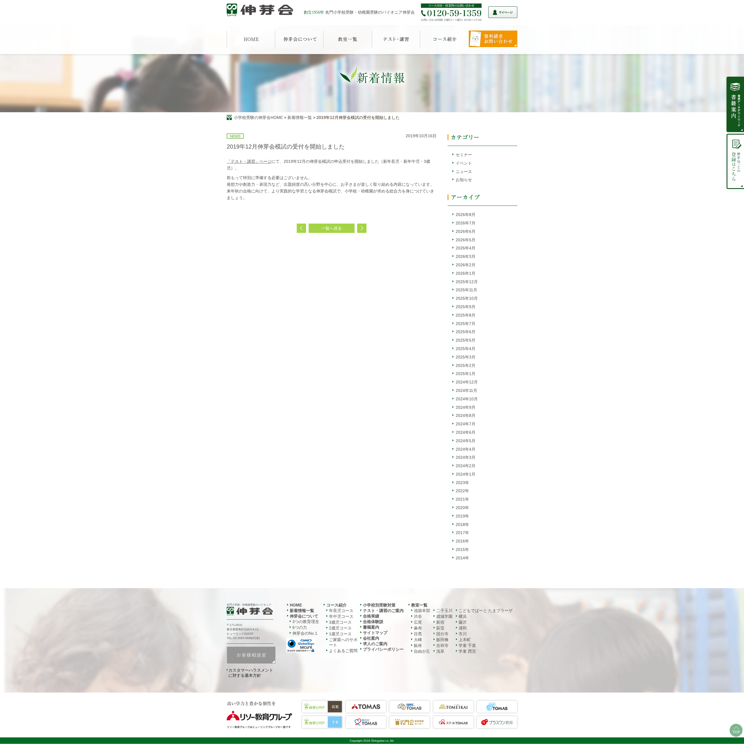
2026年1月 (465, 273)
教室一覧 (419, 605)
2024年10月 (467, 399)
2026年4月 (465, 248)
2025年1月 (465, 373)
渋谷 (418, 616)
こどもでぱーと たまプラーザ (486, 610)
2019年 (462, 516)
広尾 (418, 622)
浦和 (463, 628)
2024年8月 (465, 415)
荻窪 (440, 628)
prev (301, 228)
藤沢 (463, 622)
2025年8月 (465, 315)
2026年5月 (465, 240)
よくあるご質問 (343, 650)
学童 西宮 (467, 651)
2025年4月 (465, 348)
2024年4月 (465, 449)
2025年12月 (467, 281)
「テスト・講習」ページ (249, 161)
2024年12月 (467, 382)
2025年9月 (465, 306)
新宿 (440, 622)
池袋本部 (422, 610)
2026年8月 (465, 214)
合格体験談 (373, 621)
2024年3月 (465, 457)
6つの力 (299, 627)
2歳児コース (340, 628)
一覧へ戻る (331, 228)
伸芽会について (304, 616)
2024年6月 (465, 432)
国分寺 (442, 633)
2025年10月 (467, 298)
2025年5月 (465, 340)
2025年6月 (465, 331)
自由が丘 (422, 651)
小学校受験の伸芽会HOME (258, 117)
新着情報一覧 (299, 117)
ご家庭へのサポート (343, 642)
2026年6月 (465, 231)
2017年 (462, 532)
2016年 (462, 541)
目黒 (418, 633)
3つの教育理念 (305, 621)
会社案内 (371, 638)
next (361, 228)
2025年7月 (465, 323)
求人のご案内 (375, 643)
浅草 (440, 651)
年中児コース (341, 616)
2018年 (462, 524)
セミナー (464, 154)
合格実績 (371, 616)
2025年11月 (466, 290)
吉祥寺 (442, 645)
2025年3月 (465, 357)
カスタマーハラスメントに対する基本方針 (250, 673)
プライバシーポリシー (383, 649)
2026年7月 (465, 223)
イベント (464, 163)
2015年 (462, 549)
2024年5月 (465, 440)
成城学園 (444, 616)
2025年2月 (465, 365)
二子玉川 (444, 610)
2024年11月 (466, 390)
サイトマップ (375, 632)
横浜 (463, 616)
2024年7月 (465, 424)
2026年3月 (465, 256)
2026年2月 (465, 265)
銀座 (418, 645)
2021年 (462, 499)
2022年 (462, 490)
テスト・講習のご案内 (383, 610)
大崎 (418, 639)
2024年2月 (465, 465)
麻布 (418, 628)
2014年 (462, 558)
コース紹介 (336, 605)
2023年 (462, 482)
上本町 (465, 639)
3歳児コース (340, 622)
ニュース (464, 171)
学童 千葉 (467, 645)
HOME (296, 605)
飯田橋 (442, 639)
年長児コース (341, 610)
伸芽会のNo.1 (304, 633)
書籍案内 (371, 627)
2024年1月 (465, 474)
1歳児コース (340, 633)
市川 (463, 633)
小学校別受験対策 (379, 605)
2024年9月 (465, 407)
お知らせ (464, 179)
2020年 (462, 507)
